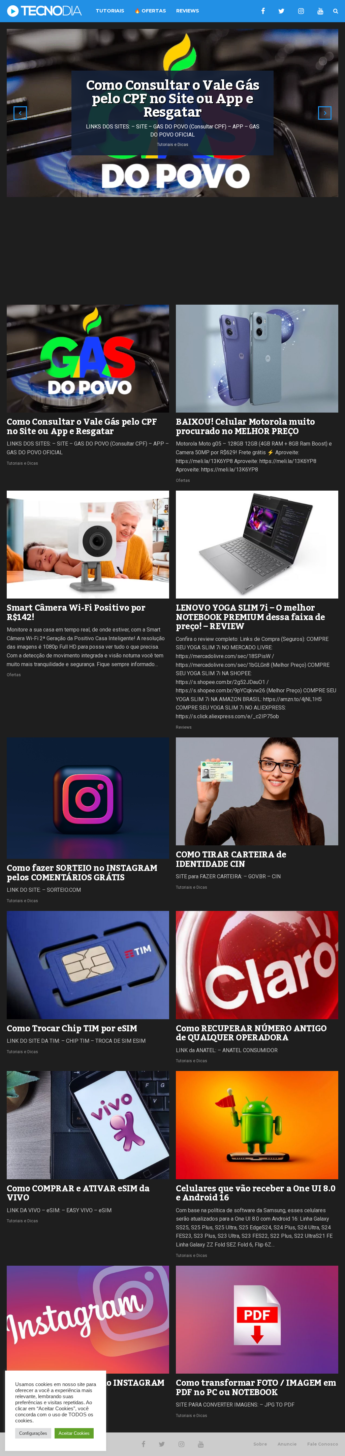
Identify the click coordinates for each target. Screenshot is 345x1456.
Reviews (184, 727)
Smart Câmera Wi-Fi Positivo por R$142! (76, 613)
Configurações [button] (33, 1433)
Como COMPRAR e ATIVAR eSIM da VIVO (78, 1193)
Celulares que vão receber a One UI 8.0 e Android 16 (256, 1193)
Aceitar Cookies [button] (74, 1433)
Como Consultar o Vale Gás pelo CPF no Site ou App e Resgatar (82, 427)
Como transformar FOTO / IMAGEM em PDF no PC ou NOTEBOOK (256, 1388)
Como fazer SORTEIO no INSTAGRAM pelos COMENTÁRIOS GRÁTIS (82, 873)
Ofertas (183, 480)
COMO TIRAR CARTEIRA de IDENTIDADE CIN (231, 859)
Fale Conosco (322, 1444)
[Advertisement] (172, 251)
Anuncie (287, 1444)
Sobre (260, 1444)
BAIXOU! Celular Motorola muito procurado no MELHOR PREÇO (245, 427)
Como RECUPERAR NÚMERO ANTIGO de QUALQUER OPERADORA (251, 1033)
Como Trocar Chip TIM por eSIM (72, 1028)
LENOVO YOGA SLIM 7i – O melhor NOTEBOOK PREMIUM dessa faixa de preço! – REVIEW (250, 617)
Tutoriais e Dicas (22, 463)
